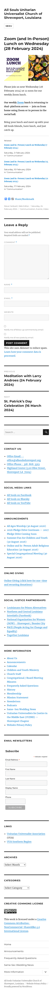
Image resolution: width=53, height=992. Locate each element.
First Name (10, 769)
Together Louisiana (18, 635)
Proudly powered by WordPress (18, 986)
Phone (8, 797)
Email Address (12, 759)
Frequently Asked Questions (22, 685)
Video (45, 209)
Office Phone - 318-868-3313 (23, 464)
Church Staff (14, 674)
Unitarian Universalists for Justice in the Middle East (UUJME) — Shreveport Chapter (27, 717)
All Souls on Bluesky (18, 499)
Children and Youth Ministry (23, 670)
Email (8, 298)
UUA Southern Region (19, 841)
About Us (12, 658)
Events (39, 209)
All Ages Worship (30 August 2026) (26, 526)
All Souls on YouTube (19, 503)
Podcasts (12, 705)
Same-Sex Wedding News (21, 709)
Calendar (12, 666)
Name (8, 284)
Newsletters (13, 701)
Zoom (20, 102)
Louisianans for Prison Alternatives (26, 607)
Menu (9, 26)
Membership (14, 693)
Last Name (10, 779)
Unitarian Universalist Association (26, 833)
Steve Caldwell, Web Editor (16, 206)
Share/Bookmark (24, 199)
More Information (14, 972)
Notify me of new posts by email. (19, 337)
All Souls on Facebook (19, 495)
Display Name (11, 788)
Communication (27, 209)
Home (7, 944)
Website (9, 312)
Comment (10, 242)
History (11, 689)
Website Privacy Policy (19, 725)
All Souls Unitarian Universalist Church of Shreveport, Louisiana (23, 14)
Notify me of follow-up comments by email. (24, 330)
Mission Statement (17, 697)
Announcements (16, 662)
